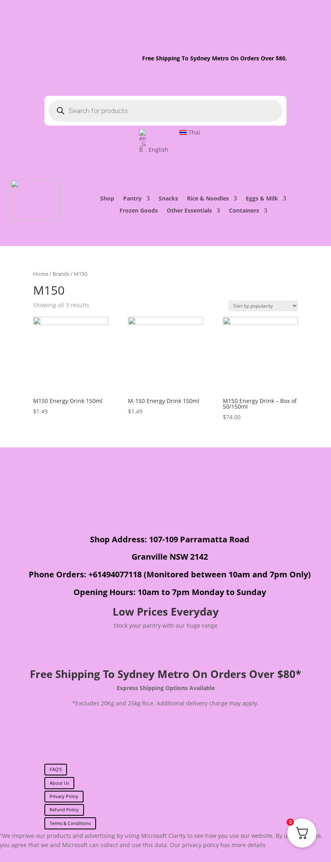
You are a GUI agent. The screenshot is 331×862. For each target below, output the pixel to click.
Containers (244, 211)
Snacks (168, 199)
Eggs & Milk (262, 199)
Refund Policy (64, 809)
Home (40, 273)
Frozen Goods (138, 211)
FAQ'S (56, 769)
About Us (59, 783)
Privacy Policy (64, 796)
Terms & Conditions (70, 823)
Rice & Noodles (208, 199)
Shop (107, 199)
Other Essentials (189, 211)
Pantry (132, 199)
